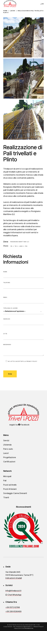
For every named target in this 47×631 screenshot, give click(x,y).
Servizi (6, 440)
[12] (23, 37)
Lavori (6, 453)
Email (5, 297)
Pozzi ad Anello (10, 485)
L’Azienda (7, 445)
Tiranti (6, 497)
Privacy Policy (31, 361)
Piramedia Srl (28, 628)
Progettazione (9, 457)
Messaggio (7, 344)
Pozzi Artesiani (10, 489)
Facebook (24, 425)
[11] (23, 120)
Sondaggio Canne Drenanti (15, 493)
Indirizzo (6, 319)
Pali (4, 480)
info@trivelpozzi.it (13, 591)
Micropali (7, 476)
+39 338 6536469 (13, 611)
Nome (5, 271)
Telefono (6, 282)
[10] (23, 79)
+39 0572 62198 (12, 607)
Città (5, 333)
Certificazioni (9, 461)
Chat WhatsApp (14, 595)
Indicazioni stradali (13, 578)
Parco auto (8, 449)
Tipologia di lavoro (10, 308)
